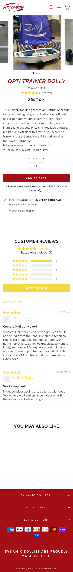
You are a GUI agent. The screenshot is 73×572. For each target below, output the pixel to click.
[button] (30, 92)
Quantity (36, 158)
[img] (12, 312)
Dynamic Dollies (36, 495)
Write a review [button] (36, 288)
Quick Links (35, 507)
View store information (21, 211)
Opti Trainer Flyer (36, 149)
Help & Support (35, 520)
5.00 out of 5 (46, 248)
